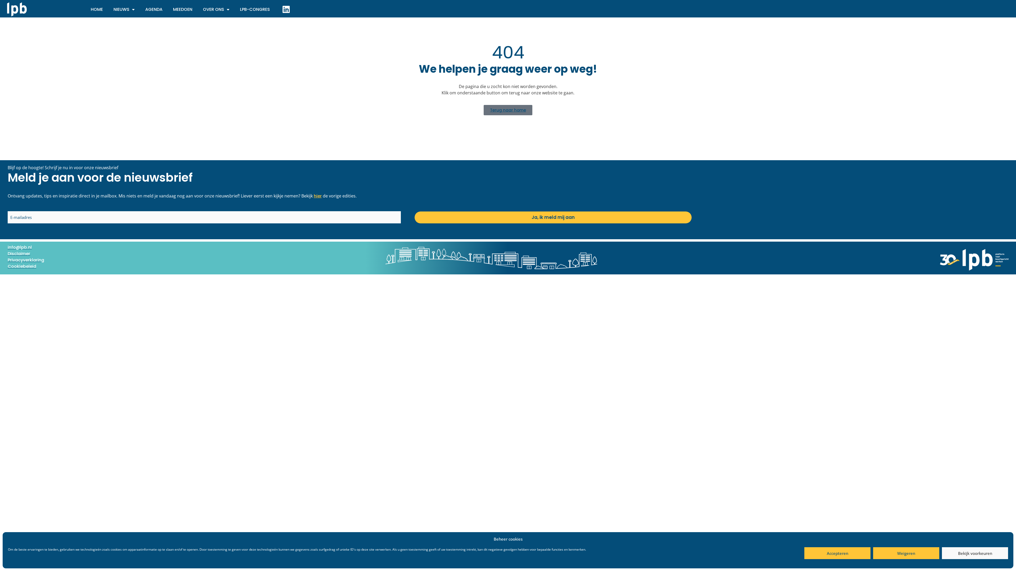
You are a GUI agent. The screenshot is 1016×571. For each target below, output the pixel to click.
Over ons (213, 9)
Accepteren (837, 553)
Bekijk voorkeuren (975, 553)
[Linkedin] (286, 9)
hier (318, 196)
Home (97, 9)
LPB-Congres (255, 9)
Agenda (153, 9)
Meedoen (182, 9)
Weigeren (906, 553)
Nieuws (121, 9)
